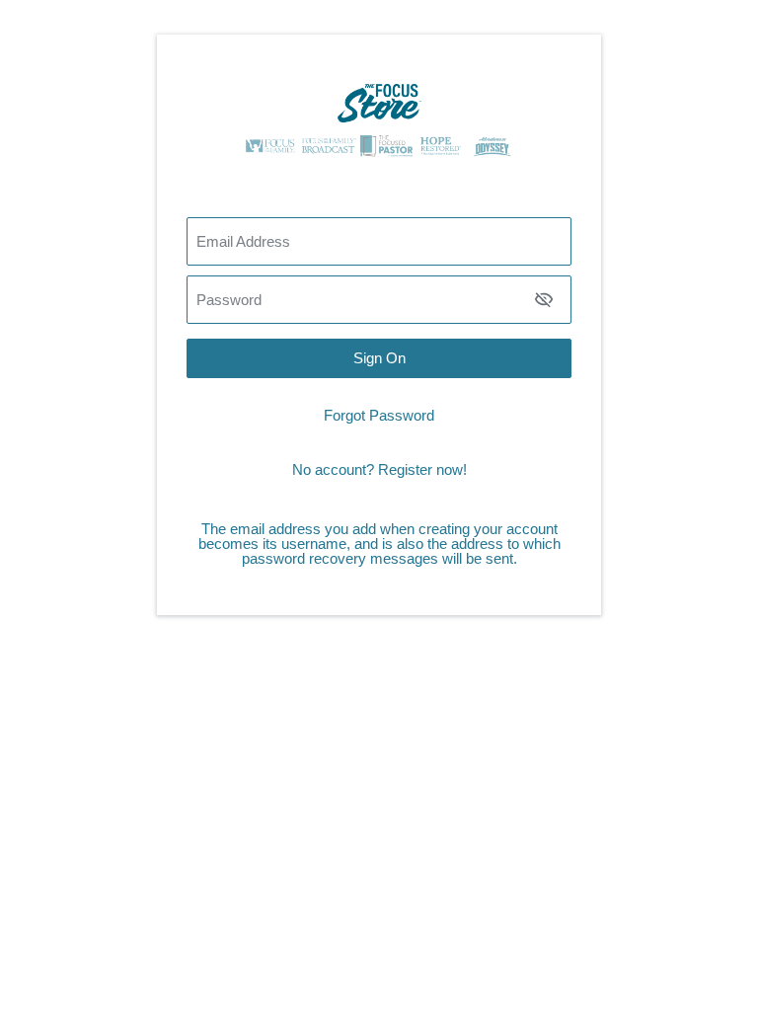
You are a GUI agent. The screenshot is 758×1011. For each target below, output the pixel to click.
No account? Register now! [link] (379, 469)
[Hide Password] (544, 299)
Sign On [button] (379, 358)
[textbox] (379, 299)
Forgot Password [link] (379, 415)
